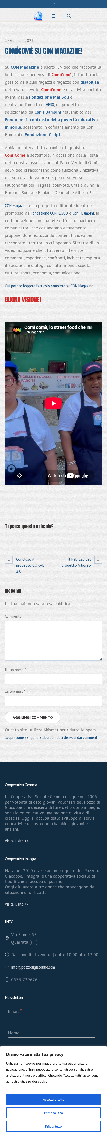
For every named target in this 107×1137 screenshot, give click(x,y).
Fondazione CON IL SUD (49, 213)
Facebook (8, 538)
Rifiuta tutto (53, 1126)
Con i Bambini (83, 213)
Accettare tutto (53, 1099)
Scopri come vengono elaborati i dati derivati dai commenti (51, 737)
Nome (13, 1033)
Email (15, 1011)
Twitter (20, 538)
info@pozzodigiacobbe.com (33, 967)
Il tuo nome (15, 669)
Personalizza (53, 1113)
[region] (53, 1091)
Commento (13, 616)
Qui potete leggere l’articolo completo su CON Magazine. (49, 286)
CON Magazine (16, 205)
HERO (50, 104)
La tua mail (15, 691)
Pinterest (32, 538)
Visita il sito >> (16, 841)
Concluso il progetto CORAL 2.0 (30, 565)
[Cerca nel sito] (68, 16)
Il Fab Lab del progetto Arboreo (76, 562)
